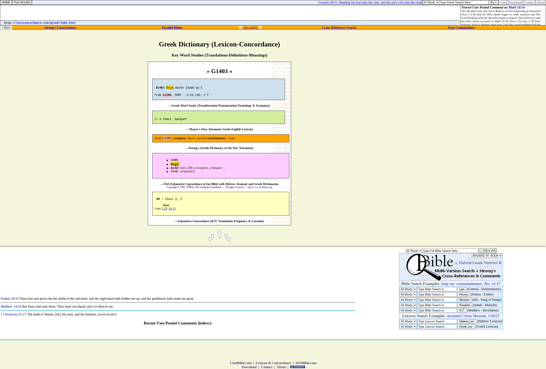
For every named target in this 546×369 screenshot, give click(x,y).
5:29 (164, 208)
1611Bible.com (306, 363)
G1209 (167, 95)
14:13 (172, 208)
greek (54, 23)
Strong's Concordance (60, 27)
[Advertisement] (492, 180)
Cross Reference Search (339, 27)
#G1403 (250, 28)
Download (249, 367)
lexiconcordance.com (32, 23)
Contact (266, 367)
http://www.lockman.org (260, 187)
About (281, 367)
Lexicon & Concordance (273, 363)
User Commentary (461, 27)
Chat (503, 2)
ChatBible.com (240, 363)
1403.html (68, 23)
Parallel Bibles (172, 27)
